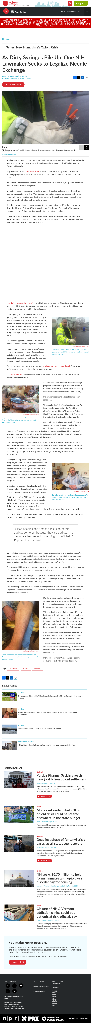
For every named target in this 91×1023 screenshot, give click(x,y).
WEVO (54, 1002)
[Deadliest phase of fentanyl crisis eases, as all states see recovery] (19, 843)
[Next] (86, 147)
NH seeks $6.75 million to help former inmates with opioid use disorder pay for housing (59, 878)
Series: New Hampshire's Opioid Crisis (32, 47)
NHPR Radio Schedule (41, 987)
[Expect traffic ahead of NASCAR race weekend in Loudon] (9, 729)
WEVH (54, 996)
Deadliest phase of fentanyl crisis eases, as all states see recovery (61, 841)
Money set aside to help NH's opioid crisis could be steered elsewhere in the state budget (58, 814)
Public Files (55, 987)
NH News (6, 39)
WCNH (54, 991)
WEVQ (54, 1003)
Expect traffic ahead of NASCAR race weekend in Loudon (39, 728)
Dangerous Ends (32, 171)
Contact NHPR (39, 982)
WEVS (54, 1005)
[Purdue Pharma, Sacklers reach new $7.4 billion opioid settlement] (19, 779)
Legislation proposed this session (21, 303)
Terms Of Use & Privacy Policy (57, 982)
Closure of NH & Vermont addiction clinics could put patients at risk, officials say (57, 912)
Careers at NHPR (39, 992)
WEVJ (54, 998)
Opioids (37, 669)
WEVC (54, 993)
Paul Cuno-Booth (43, 822)
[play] (6, 11)
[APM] (53, 1018)
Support (81, 3)
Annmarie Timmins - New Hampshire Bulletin (52, 886)
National (40, 772)
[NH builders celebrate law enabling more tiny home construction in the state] (9, 745)
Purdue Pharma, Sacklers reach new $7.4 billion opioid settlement (61, 777)
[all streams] (87, 11)
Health (39, 807)
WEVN (54, 1000)
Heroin (26, 669)
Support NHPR (18, 962)
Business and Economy (25, 742)
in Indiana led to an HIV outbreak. (56, 366)
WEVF (54, 995)
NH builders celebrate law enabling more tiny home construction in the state (46, 745)
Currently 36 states (15, 374)
